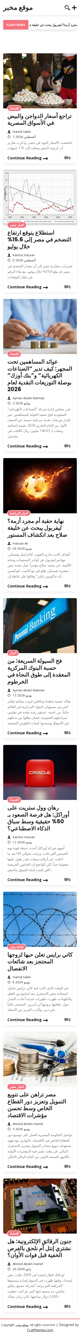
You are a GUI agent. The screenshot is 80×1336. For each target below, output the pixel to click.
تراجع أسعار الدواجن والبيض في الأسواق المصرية (39, 119)
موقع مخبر (18, 7)
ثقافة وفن (17, 946)
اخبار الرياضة (19, 513)
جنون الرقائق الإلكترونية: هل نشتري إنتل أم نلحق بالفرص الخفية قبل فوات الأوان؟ (39, 1248)
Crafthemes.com (40, 1330)
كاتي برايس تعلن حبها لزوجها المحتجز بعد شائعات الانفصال (40, 961)
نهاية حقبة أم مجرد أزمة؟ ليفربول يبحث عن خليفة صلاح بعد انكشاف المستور (37, 528)
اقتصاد (14, 108)
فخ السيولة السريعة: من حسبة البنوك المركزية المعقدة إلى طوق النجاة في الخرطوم (38, 671)
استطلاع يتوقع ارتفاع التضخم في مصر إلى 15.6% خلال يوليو (39, 239)
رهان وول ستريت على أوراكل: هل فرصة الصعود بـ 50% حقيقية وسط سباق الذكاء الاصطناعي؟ (38, 818)
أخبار (13, 653)
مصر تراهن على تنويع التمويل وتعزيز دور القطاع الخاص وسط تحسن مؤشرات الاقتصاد (36, 1105)
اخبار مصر (17, 224)
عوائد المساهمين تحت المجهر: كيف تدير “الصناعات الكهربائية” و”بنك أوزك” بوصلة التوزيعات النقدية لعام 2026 (39, 375)
